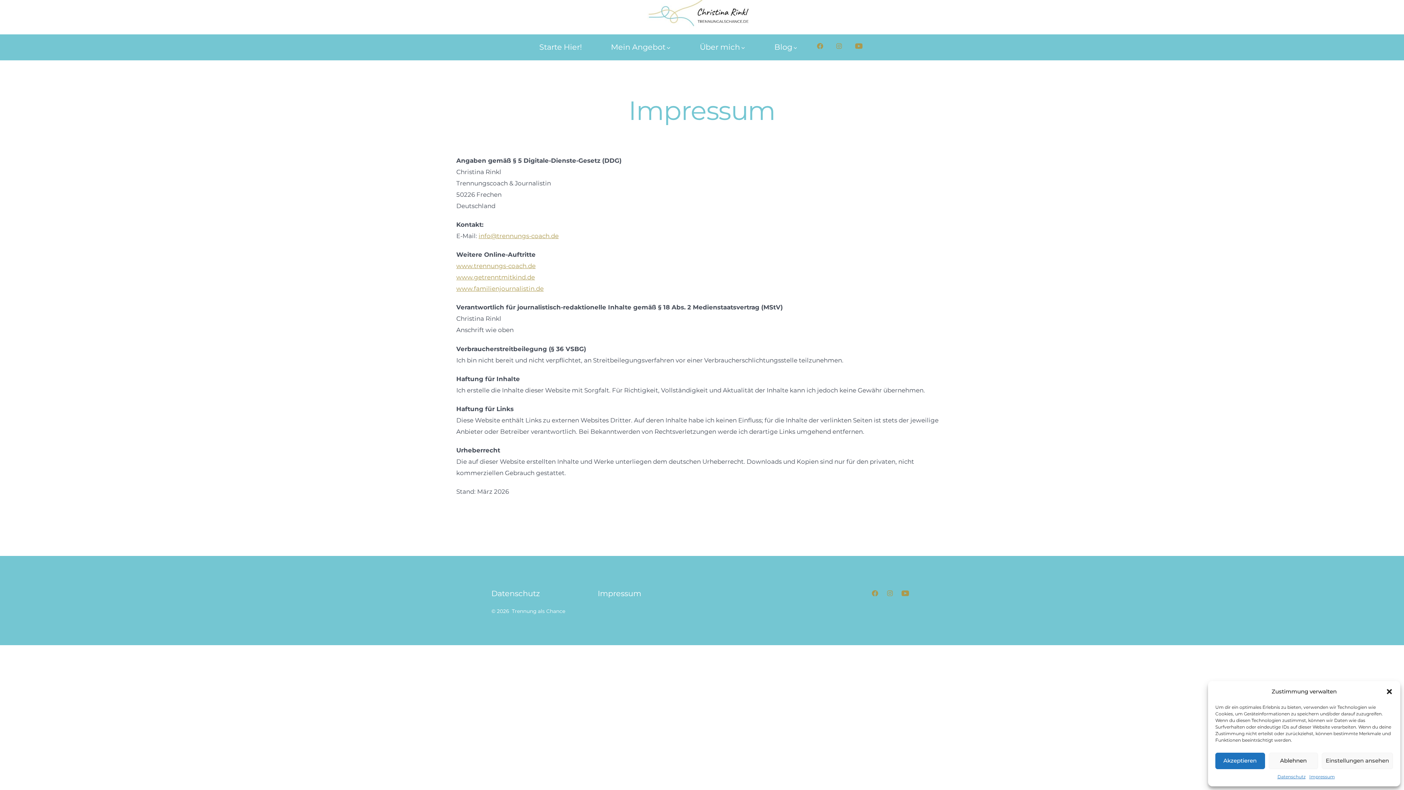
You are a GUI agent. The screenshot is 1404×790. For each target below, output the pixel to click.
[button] (1389, 691)
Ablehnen (1293, 760)
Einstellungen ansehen (1357, 760)
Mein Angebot (638, 47)
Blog (783, 47)
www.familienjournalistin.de (500, 288)
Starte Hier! (560, 47)
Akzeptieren (1240, 760)
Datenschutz (1291, 776)
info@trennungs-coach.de (519, 236)
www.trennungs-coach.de (496, 266)
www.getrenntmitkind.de (495, 277)
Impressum (1322, 776)
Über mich (720, 47)
